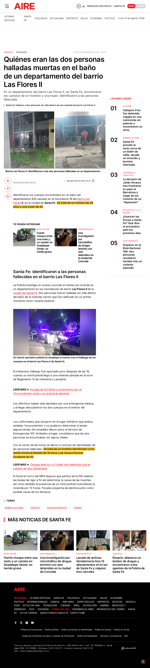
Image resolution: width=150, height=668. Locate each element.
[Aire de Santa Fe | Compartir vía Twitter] (8, 181)
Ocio (31, 609)
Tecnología (50, 605)
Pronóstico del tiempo (111, 609)
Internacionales (37, 602)
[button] (6, 6)
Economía (96, 18)
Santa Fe (35, 508)
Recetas (117, 602)
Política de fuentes (103, 630)
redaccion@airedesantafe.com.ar (34, 651)
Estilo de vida (31, 605)
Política (110, 18)
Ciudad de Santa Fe (57, 508)
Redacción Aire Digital (24, 183)
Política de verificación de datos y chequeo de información (48, 636)
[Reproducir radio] (79, 6)
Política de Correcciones (31, 630)
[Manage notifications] (143, 661)
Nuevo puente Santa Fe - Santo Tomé (62, 613)
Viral (77, 605)
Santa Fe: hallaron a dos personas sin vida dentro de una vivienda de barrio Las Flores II (50, 105)
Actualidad (57, 18)
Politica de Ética (52, 630)
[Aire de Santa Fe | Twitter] (21, 622)
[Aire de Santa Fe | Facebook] (15, 622)
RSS (126, 636)
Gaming (104, 605)
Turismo (65, 605)
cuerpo (78, 508)
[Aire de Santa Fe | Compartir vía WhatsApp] (8, 196)
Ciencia (55, 602)
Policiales (41, 18)
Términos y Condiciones (111, 636)
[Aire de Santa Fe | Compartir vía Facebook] (8, 188)
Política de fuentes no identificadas (76, 630)
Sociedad (43, 609)
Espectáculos (85, 602)
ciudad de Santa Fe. (25, 292)
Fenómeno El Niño (83, 609)
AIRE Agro (68, 602)
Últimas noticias (40, 598)
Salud (84, 18)
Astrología (90, 605)
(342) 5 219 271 (55, 648)
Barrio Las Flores (14, 508)
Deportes (72, 18)
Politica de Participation (87, 636)
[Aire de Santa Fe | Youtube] (32, 622)
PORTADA (8, 52)
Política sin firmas (121, 630)
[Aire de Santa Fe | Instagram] (26, 622)
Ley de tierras (29, 613)
